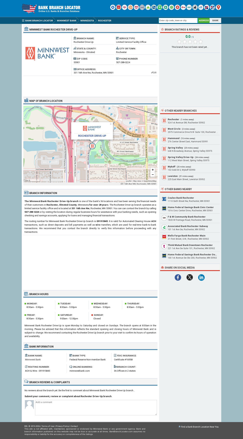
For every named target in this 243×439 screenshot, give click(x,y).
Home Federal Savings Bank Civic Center (191, 207)
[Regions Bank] (148, 9)
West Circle (174, 128)
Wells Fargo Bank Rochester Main (186, 235)
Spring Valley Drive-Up (181, 157)
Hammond (173, 138)
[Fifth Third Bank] (154, 9)
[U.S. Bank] (136, 9)
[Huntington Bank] (171, 9)
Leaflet (129, 181)
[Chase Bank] (112, 9)
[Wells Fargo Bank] (118, 9)
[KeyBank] (183, 9)
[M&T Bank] (189, 9)
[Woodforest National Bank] (195, 9)
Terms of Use (47, 426)
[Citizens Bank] (165, 9)
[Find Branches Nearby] (218, 9)
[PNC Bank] (130, 9)
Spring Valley (175, 147)
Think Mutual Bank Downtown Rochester (190, 245)
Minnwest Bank (33, 359)
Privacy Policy (62, 426)
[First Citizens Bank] (206, 9)
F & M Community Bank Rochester (187, 216)
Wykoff (171, 166)
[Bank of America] (124, 9)
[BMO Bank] (177, 9)
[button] (90, 144)
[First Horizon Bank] (212, 9)
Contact (74, 426)
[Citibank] (201, 9)
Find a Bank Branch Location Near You (200, 427)
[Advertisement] (90, 85)
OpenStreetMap (150, 181)
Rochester (173, 119)
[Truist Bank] (142, 9)
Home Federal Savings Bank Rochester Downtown (196, 254)
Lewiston (173, 176)
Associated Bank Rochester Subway (188, 226)
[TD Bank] (159, 9)
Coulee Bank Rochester (181, 197)
